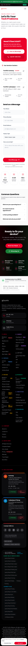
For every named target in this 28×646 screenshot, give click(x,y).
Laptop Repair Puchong (10, 578)
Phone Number (7, 117)
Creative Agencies (20, 400)
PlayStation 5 (20, 337)
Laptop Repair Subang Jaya (11, 575)
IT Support (21, 378)
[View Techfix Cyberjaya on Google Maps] (23, 87)
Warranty (4, 454)
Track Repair (5, 457)
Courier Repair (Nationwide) (19, 420)
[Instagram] (9, 530)
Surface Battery (6, 389)
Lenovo (18, 364)
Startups (18, 394)
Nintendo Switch (20, 342)
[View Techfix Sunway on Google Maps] (23, 71)
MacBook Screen (7, 378)
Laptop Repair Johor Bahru (10, 591)
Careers (4, 434)
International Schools (21, 402)
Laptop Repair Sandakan (10, 614)
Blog (17, 415)
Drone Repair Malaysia (7, 413)
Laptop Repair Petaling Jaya (11, 569)
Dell (17, 359)
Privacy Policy (8, 637)
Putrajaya (19, 580)
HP (16, 362)
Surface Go (5, 367)
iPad (3, 349)
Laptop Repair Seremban (10, 603)
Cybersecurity (19, 405)
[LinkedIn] (13, 530)
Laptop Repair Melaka (9, 597)
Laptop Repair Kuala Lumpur (11, 563)
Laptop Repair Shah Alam (10, 572)
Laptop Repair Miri (9, 611)
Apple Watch (5, 351)
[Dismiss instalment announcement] (26, 2)
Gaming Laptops (20, 349)
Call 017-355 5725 (15, 57)
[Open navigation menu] (25, 8)
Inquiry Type (6, 133)
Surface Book (5, 370)
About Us (4, 429)
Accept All (20, 643)
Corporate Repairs (20, 385)
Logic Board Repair (7, 397)
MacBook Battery (6, 386)
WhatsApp (13, 491)
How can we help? (8, 142)
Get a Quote (5, 449)
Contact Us (4, 431)
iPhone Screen (5, 384)
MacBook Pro (7, 337)
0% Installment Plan (7, 406)
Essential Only (7, 643)
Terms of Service (17, 637)
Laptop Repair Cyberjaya (10, 561)
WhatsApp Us (15, 251)
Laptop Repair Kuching (10, 605)
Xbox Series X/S (20, 339)
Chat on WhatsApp (15, 51)
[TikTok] (17, 530)
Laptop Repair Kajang (9, 580)
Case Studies (19, 417)
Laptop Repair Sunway (9, 558)
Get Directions (22, 492)
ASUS (17, 367)
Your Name (6, 108)
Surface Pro (7, 361)
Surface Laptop (6, 364)
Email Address (7, 125)
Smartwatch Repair (6, 410)
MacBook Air (5, 341)
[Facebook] (5, 530)
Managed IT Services (19, 382)
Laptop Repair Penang (9, 588)
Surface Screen (6, 381)
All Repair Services (6, 443)
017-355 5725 (11, 486)
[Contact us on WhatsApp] (25, 5)
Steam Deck (21, 345)
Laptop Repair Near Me (20, 356)
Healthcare (18, 397)
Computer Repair (6, 446)
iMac (3, 343)
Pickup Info (21, 518)
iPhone (4, 346)
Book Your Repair (13, 245)
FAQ (17, 412)
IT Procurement (19, 387)
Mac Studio (6, 354)
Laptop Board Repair (7, 393)
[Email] (22, 530)
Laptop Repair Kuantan (10, 600)
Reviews (4, 436)
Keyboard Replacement (5, 401)
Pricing (7, 451)
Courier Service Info (20, 553)
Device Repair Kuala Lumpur (11, 566)
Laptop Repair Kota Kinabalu (11, 608)
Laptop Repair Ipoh (9, 594)
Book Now (4, 459)
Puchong (7, 583)
